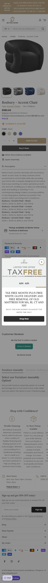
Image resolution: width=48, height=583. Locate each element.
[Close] (41, 262)
